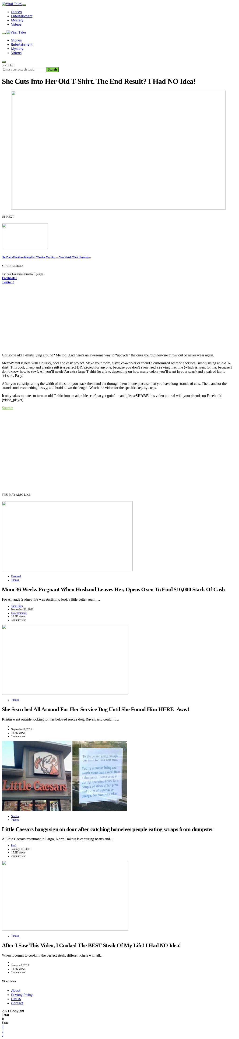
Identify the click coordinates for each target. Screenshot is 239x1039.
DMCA (16, 999)
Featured (16, 576)
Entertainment (21, 16)
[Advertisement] (119, 316)
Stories (16, 12)
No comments (19, 613)
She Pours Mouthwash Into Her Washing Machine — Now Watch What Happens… (46, 257)
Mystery (17, 20)
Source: (7, 408)
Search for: (8, 65)
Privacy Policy (22, 995)
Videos (16, 24)
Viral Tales (17, 606)
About (15, 990)
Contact (17, 1003)
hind (13, 845)
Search (52, 69)
